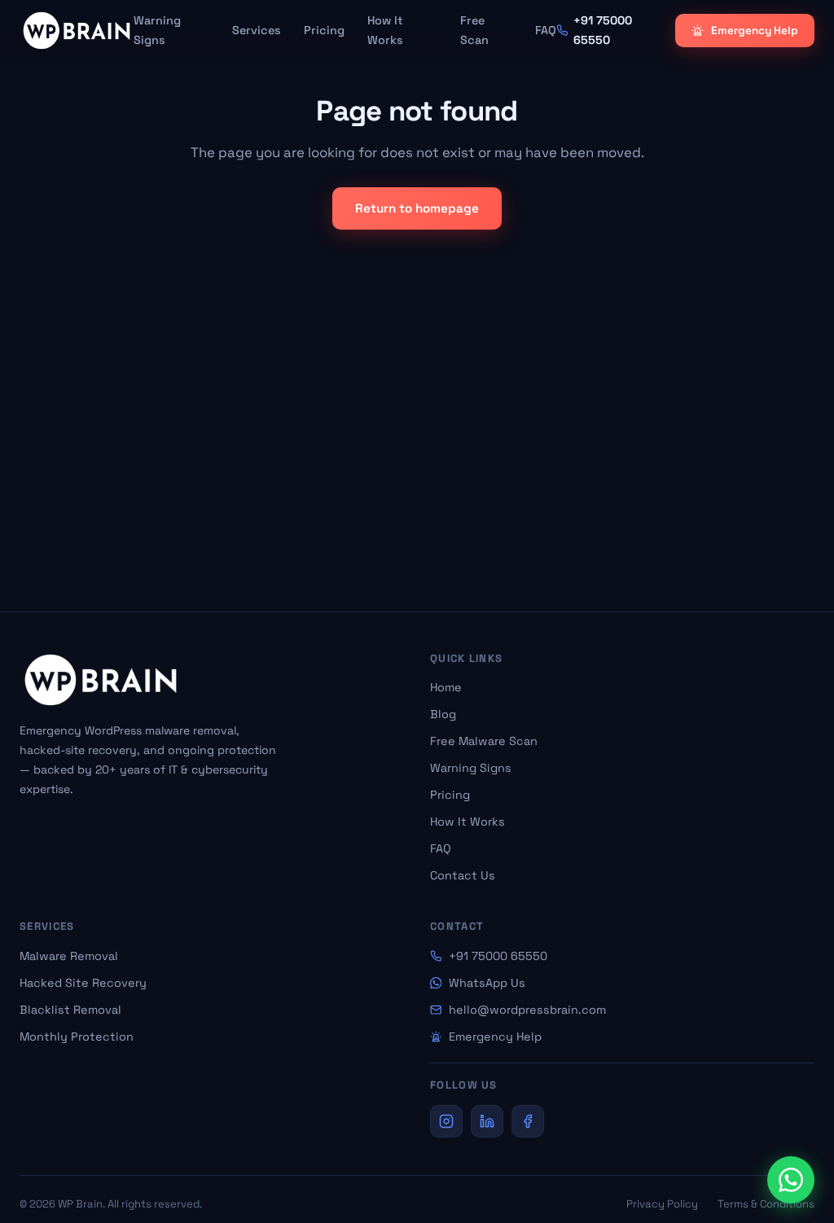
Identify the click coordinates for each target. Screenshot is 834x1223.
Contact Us (462, 875)
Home (446, 687)
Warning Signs (157, 29)
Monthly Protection (77, 1036)
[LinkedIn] (487, 1121)
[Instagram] (446, 1121)
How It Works (385, 29)
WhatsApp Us (487, 982)
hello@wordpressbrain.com (527, 1009)
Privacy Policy (662, 1204)
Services (256, 30)
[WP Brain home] (77, 30)
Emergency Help (754, 30)
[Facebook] (527, 1121)
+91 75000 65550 (498, 956)
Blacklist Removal (70, 1009)
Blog (443, 714)
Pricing (324, 30)
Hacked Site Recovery (83, 982)
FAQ (545, 30)
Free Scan (474, 29)
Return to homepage (417, 208)
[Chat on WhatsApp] (790, 1179)
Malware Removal (69, 956)
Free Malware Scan (484, 741)
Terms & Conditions (766, 1204)
